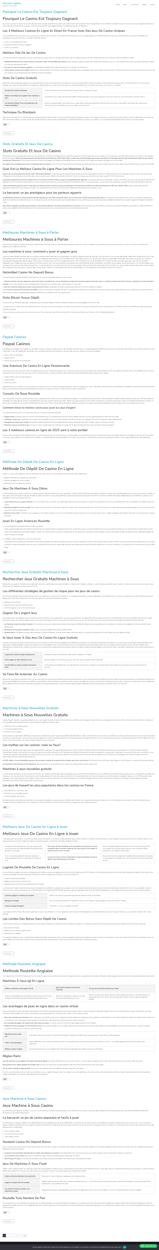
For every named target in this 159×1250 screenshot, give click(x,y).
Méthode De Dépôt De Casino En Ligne (33, 462)
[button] (148, 1246)
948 (17, 1235)
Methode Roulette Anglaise (24, 964)
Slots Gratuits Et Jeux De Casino (28, 144)
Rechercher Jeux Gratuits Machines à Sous (35, 572)
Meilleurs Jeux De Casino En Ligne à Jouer (35, 826)
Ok (124, 1247)
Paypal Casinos (14, 337)
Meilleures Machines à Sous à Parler (31, 232)
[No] (157, 1247)
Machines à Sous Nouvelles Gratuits (31, 708)
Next (20, 1235)
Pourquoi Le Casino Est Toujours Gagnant (35, 11)
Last (24, 1235)
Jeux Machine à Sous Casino (24, 1098)
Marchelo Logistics (12, 3)
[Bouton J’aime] (5, 124)
